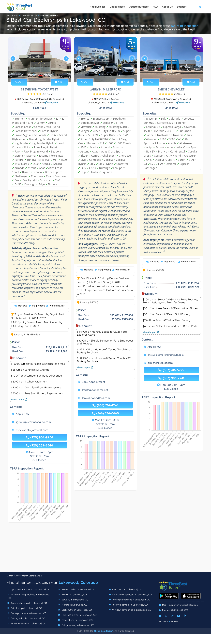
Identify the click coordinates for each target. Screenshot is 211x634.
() (48, 94)
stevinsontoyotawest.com (32, 430)
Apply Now (22, 414)
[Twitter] (166, 616)
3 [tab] (39, 74)
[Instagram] (172, 616)
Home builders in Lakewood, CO (78, 589)
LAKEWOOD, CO (29, 15)
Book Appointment (93, 381)
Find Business (97, 6)
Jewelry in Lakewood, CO (74, 599)
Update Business (139, 6)
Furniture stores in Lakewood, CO (28, 623)
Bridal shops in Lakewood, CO (26, 608)
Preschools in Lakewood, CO (127, 589)
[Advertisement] (105, 549)
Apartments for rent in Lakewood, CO (30, 589)
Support (181, 6)
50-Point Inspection (184, 26)
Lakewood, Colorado (78, 582)
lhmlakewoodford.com (96, 398)
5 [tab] (44, 74)
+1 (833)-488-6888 (179, 610)
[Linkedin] (185, 616)
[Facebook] (160, 616)
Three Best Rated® (103, 631)
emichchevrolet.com (160, 362)
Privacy (163, 621)
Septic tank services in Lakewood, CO (132, 594)
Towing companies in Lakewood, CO (131, 599)
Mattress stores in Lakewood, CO (79, 614)
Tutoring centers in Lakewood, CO (130, 604)
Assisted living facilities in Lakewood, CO (28, 596)
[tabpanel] (39, 59)
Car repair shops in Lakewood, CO (28, 613)
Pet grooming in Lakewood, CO (77, 625)
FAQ (155, 6)
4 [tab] (41, 74)
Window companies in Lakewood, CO (131, 609)
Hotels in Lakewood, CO (74, 594)
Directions (52, 102)
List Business (117, 6)
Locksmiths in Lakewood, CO (76, 609)
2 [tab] (36, 74)
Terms (174, 621)
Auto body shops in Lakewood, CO (28, 603)
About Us (167, 6)
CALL (20, 82)
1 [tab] (33, 74)
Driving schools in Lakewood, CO (27, 618)
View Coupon (18, 399)
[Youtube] (178, 616)
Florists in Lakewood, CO (74, 604)
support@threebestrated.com (183, 605)
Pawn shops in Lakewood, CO (77, 620)
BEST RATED (12, 15)
